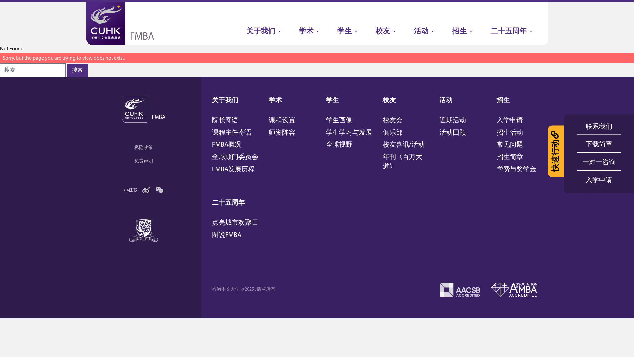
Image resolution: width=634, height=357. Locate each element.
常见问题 (510, 145)
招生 (503, 100)
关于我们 (225, 100)
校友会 (393, 120)
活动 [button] (421, 31)
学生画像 (339, 120)
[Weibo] (146, 190)
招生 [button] (459, 31)
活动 (446, 100)
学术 (275, 100)
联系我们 (599, 127)
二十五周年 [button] (509, 31)
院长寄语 (225, 120)
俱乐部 (393, 133)
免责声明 (143, 161)
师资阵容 (282, 133)
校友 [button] (383, 31)
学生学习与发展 (349, 133)
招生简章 (510, 157)
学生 (332, 100)
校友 (389, 100)
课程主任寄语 (232, 133)
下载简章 (599, 144)
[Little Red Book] (130, 190)
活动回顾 (453, 133)
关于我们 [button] (260, 31)
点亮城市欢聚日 (235, 223)
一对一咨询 (599, 162)
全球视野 (339, 145)
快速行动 (556, 156)
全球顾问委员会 (235, 157)
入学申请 (510, 120)
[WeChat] (159, 190)
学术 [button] (306, 31)
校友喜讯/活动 (404, 145)
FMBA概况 (226, 145)
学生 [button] (344, 31)
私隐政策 (143, 147)
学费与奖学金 (516, 169)
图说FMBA (226, 235)
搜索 (77, 70)
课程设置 (282, 120)
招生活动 (510, 133)
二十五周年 (228, 203)
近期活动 (453, 120)
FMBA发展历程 (233, 169)
